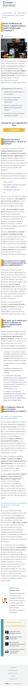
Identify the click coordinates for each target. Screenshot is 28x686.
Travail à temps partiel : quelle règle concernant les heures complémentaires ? (17, 651)
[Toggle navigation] (24, 4)
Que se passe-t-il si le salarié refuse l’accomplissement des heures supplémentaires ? (12, 100)
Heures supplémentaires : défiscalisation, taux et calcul (15, 632)
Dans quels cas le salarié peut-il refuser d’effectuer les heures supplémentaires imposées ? (13, 108)
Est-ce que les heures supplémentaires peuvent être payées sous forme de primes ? (17, 644)
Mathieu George (14, 588)
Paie (15, 13)
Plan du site (13, 667)
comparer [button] (14, 130)
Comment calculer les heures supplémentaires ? (15, 637)
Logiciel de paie (7, 13)
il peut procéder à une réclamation (15, 518)
